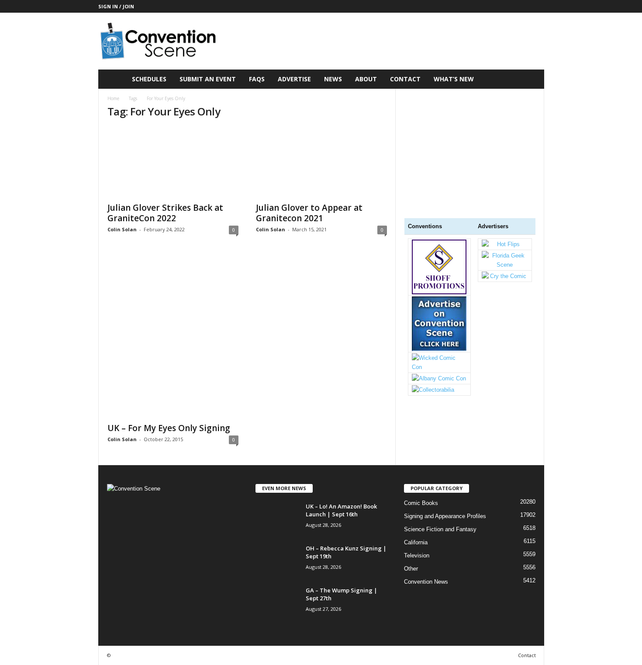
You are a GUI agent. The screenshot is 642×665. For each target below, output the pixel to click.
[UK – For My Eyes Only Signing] (172, 336)
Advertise (294, 79)
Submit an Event (207, 79)
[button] (531, 79)
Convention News (426, 581)
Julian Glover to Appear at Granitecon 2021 (309, 213)
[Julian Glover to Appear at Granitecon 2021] (321, 162)
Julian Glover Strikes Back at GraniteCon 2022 (165, 213)
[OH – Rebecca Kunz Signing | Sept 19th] (277, 560)
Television (416, 555)
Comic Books (421, 503)
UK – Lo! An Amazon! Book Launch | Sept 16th (341, 510)
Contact (405, 79)
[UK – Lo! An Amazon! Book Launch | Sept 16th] (277, 518)
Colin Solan (122, 229)
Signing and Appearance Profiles (445, 516)
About (366, 79)
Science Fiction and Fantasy (440, 529)
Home (113, 98)
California (416, 542)
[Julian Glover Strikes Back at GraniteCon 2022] (172, 162)
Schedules (149, 79)
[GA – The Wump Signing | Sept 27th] (277, 602)
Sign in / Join (116, 6)
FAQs (257, 79)
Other (411, 568)
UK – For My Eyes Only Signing (168, 428)
